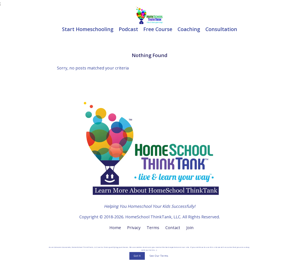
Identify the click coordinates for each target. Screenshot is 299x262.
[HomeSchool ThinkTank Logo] (149, 15)
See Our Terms (159, 256)
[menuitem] (87, 29)
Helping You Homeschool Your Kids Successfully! (149, 206)
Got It (137, 256)
